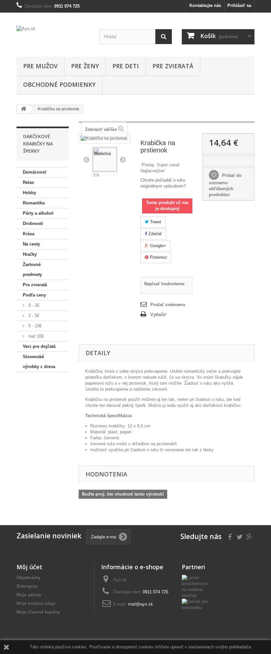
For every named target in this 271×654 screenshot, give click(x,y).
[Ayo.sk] (53, 37)
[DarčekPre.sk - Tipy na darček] (197, 604)
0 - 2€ (33, 305)
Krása (28, 233)
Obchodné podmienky (59, 84)
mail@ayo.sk (140, 604)
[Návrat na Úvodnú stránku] (23, 109)
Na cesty (31, 244)
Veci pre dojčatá (39, 346)
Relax (28, 182)
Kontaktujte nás (205, 5)
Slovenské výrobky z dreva (39, 361)
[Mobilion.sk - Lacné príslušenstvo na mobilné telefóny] (197, 586)
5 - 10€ (34, 325)
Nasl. (122, 159)
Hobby (29, 192)
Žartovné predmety (32, 269)
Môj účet (29, 567)
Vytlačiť (158, 314)
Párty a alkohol (38, 213)
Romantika (34, 202)
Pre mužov (40, 66)
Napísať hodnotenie (164, 283)
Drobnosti (33, 223)
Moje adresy (29, 594)
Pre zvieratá (172, 66)
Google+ (157, 245)
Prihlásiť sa (239, 5)
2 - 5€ (33, 315)
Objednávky (29, 577)
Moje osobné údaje (36, 603)
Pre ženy (85, 66)
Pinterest (157, 257)
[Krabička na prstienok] (105, 159)
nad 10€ (35, 336)
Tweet (155, 221)
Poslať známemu (167, 304)
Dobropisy (27, 586)
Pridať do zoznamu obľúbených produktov (225, 185)
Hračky (30, 254)
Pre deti (125, 66)
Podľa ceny (34, 295)
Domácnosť (35, 172)
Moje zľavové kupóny (38, 612)
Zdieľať (154, 233)
